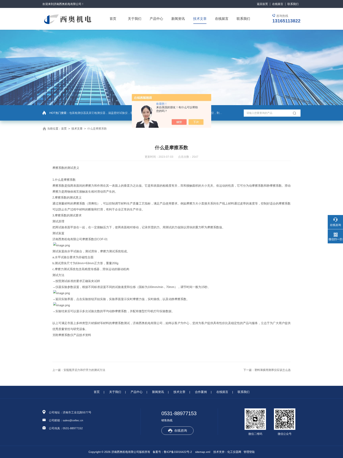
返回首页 (262, 4)
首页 (113, 19)
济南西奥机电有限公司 (67, 4)
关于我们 (134, 19)
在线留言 (277, 4)
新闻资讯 (178, 19)
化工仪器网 (234, 451)
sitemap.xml (202, 451)
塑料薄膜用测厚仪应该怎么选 (272, 370)
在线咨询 (180, 430)
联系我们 (293, 4)
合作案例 (201, 392)
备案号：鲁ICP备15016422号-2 (172, 451)
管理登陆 (249, 451)
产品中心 (156, 19)
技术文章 (200, 19)
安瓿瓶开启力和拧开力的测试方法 (84, 370)
